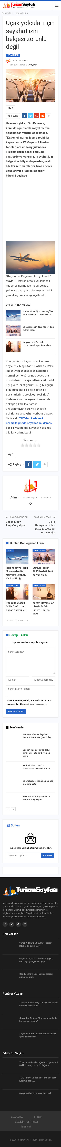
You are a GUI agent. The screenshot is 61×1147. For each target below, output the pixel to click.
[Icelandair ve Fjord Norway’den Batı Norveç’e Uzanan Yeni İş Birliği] (13, 315)
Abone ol (47, 855)
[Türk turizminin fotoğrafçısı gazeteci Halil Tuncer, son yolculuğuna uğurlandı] (10, 1066)
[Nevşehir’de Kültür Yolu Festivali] (10, 1097)
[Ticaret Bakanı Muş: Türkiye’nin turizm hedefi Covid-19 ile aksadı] (10, 1006)
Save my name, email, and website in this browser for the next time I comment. (29, 702)
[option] (30, 770)
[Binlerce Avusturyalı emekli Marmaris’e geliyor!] (13, 800)
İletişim (26, 1126)
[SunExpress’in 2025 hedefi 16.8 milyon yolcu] (13, 330)
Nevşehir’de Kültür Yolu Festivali (35, 1093)
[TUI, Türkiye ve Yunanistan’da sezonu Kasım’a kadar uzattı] (10, 1081)
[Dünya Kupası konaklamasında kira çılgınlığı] (13, 784)
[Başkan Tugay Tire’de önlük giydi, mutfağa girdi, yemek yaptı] (13, 753)
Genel (9, 550)
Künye (38, 1117)
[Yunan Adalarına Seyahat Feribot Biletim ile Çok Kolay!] (13, 738)
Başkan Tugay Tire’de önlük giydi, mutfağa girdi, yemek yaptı (36, 753)
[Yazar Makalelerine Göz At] (30, 486)
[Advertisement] (30, 208)
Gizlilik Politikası (26, 1122)
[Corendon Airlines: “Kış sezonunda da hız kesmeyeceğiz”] (10, 1022)
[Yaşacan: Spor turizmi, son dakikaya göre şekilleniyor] (10, 1037)
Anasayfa (17, 1117)
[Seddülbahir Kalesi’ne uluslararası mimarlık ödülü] (13, 769)
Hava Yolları (13, 55)
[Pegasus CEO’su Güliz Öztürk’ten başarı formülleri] (13, 346)
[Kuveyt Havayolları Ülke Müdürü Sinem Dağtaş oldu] (44, 592)
